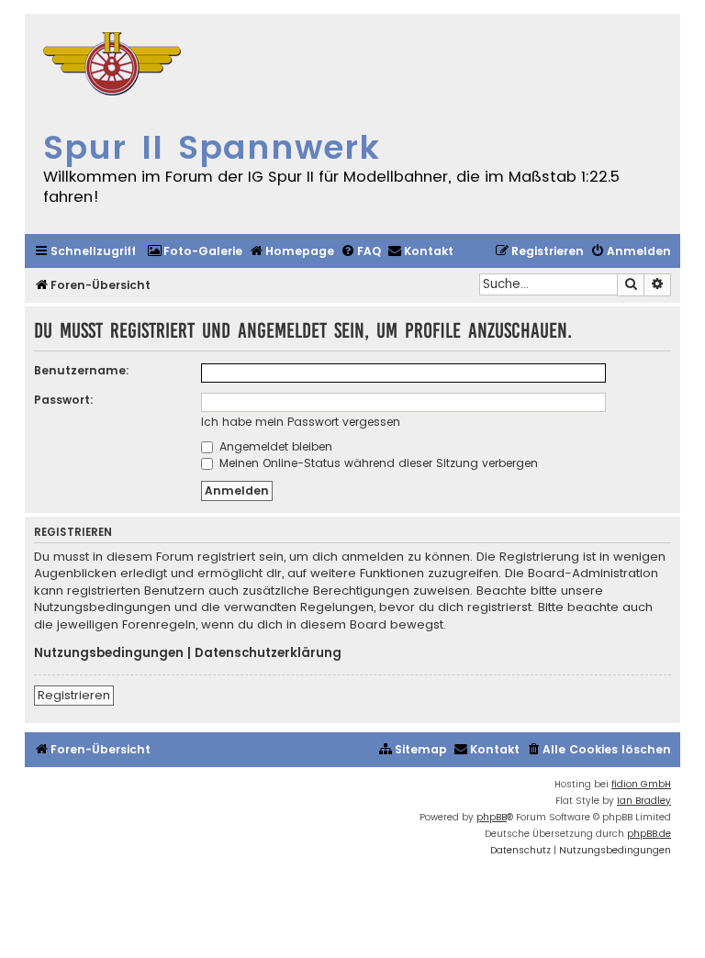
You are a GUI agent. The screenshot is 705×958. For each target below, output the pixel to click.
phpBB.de (649, 834)
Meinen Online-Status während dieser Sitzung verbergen (377, 463)
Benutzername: (81, 370)
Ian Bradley (644, 801)
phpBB (491, 817)
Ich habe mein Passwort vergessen (300, 422)
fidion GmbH (641, 784)
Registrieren (74, 695)
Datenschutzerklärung (268, 653)
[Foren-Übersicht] (112, 66)
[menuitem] (194, 252)
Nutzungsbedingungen (109, 653)
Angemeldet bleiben (274, 446)
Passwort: (64, 399)
